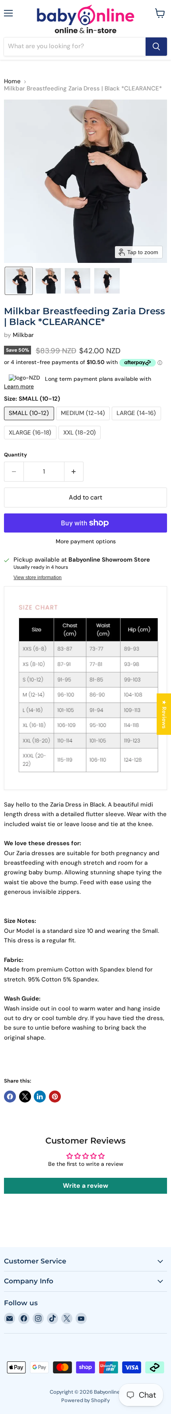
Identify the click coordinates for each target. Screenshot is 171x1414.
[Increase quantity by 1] (74, 472)
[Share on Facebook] (10, 1097)
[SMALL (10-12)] (30, 422)
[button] (18, 280)
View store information (38, 577)
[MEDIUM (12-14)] (84, 422)
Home (12, 81)
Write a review (85, 1185)
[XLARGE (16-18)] (31, 441)
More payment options (86, 541)
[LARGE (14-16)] (137, 422)
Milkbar (23, 335)
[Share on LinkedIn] (40, 1097)
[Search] (156, 46)
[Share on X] (25, 1097)
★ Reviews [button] (164, 714)
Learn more (19, 386)
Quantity (15, 455)
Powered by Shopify (85, 1400)
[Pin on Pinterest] (55, 1097)
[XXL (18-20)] (80, 441)
